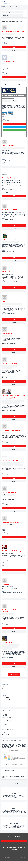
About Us (15, 847)
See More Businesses (14, 674)
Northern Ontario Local (6, 6)
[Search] (25, 15)
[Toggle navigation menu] (26, 2)
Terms (25, 847)
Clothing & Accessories (7, 732)
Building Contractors (6, 717)
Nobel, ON (15, 6)
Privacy (12, 849)
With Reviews (6, 697)
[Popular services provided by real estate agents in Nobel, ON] (14, 756)
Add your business (14, 840)
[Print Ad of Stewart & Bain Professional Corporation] (4, 113)
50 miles (5, 688)
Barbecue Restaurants (6, 726)
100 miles (5, 690)
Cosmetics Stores (5, 731)
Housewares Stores (6, 734)
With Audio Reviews (7, 699)
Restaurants (4, 715)
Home (3, 847)
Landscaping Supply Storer (7, 720)
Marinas (3, 718)
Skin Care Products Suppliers (8, 729)
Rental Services (5, 727)
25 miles (5, 686)
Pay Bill (15, 849)
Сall (14, 47)
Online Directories (9, 847)
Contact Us (20, 847)
